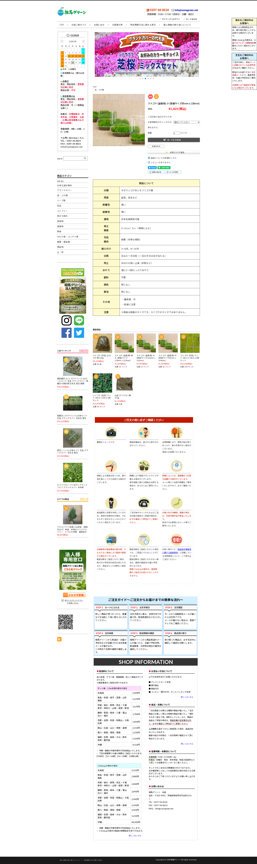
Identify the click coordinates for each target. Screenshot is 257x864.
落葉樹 (60, 226)
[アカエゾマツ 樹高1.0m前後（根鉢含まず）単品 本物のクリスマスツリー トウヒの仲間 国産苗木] (72, 514)
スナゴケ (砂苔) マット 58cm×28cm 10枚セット (189, 358)
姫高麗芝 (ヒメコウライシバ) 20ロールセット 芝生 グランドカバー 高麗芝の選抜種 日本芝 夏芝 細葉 (72, 381)
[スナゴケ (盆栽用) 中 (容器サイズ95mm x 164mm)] (168, 343)
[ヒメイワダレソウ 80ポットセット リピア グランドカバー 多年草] (72, 472)
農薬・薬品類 (63, 241)
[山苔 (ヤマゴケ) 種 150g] (124, 383)
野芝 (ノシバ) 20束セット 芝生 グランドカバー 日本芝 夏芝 (72, 451)
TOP (61, 24)
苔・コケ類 (99, 89)
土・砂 (60, 252)
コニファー (62, 210)
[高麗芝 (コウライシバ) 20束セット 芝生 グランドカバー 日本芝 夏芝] (72, 403)
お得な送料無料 (64, 185)
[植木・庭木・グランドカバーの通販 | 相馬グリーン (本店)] (72, 15)
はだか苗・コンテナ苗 (67, 236)
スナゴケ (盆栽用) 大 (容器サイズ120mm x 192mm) (146, 358)
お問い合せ (99, 24)
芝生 (59, 205)
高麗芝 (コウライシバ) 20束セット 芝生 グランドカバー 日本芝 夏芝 (72, 416)
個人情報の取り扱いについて (177, 24)
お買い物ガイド (78, 24)
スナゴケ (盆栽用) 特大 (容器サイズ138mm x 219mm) (124, 358)
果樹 (59, 231)
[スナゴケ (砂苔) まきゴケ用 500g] (102, 343)
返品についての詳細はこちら (164, 157)
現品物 (60, 246)
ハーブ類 (61, 200)
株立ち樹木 (62, 215)
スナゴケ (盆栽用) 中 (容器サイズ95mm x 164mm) (167, 358)
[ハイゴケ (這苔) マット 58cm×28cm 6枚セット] (102, 383)
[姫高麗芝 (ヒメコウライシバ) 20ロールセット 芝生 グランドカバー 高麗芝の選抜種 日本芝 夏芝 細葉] (72, 366)
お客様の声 (117, 24)
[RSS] (59, 640)
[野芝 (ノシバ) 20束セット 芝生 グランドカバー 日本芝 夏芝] (72, 438)
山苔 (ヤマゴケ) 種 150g (123, 396)
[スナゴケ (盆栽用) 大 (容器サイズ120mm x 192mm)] (146, 343)
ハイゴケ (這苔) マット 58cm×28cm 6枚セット (102, 398)
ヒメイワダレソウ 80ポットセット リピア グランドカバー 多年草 (72, 486)
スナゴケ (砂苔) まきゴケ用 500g (102, 356)
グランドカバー (64, 190)
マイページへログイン (171, 19)
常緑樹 (60, 221)
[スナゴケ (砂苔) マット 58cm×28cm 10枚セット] (190, 343)
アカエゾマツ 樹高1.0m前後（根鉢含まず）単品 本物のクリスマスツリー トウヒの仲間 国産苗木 (72, 529)
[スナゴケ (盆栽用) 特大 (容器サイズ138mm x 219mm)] (124, 343)
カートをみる (191, 19)
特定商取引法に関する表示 (143, 24)
